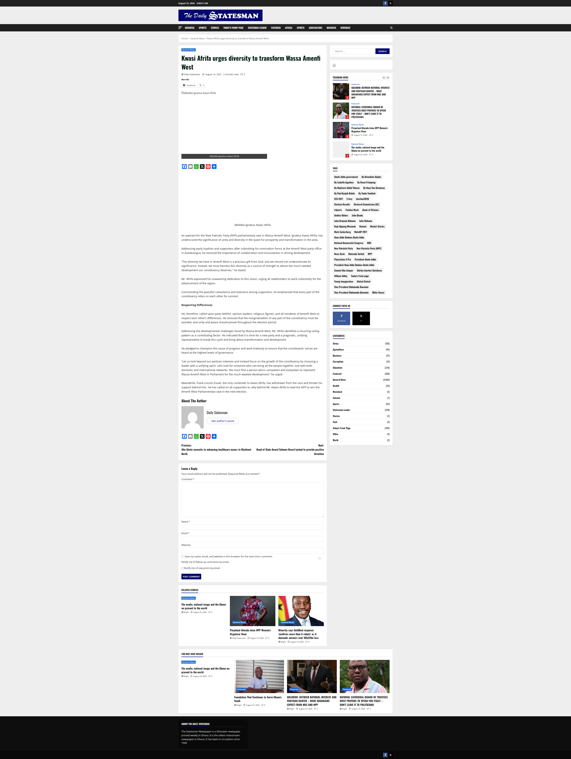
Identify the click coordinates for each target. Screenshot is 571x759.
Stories (215, 27)
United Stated (363, 281)
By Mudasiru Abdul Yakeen (347, 188)
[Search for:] (354, 51)
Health (336, 386)
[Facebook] (385, 3)
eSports (338, 210)
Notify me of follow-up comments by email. (205, 562)
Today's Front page (360, 276)
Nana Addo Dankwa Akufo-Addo (349, 237)
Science (336, 398)
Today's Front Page (341, 428)
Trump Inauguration (343, 281)
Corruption (338, 361)
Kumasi (362, 226)
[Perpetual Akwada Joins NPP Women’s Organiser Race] (252, 611)
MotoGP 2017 (360, 232)
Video (335, 434)
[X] (390, 3)
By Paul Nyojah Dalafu (344, 193)
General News (188, 50)
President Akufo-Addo (365, 259)
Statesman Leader (257, 27)
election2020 (362, 199)
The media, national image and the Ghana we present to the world (203, 606)
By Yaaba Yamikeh (367, 193)
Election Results (342, 204)
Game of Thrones (370, 210)
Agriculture (315, 27)
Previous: (216, 449)
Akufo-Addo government (346, 177)
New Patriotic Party (343, 248)
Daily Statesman (192, 74)
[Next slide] (388, 77)
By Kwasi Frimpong (366, 182)
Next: (290, 449)
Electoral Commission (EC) (366, 204)
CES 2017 (338, 199)
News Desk (339, 254)
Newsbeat (345, 27)
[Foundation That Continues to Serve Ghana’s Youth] (259, 676)
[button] (180, 27)
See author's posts (222, 421)
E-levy (349, 199)
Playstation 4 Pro (342, 259)
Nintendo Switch (356, 254)
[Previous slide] (384, 77)
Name (185, 521)
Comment (187, 479)
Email (185, 533)
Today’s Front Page (233, 27)
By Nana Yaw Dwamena (374, 188)
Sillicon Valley (340, 276)
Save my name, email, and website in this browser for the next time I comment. (229, 556)
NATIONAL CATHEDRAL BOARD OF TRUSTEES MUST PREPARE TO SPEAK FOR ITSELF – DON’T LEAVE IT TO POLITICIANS (341, 91)
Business (189, 27)
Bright (186, 612)
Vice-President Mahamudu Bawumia (351, 292)
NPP (370, 254)
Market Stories (377, 226)
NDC (369, 243)
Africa (288, 27)
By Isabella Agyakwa (344, 182)
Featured (276, 27)
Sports (202, 27)
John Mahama (365, 221)
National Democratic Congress (348, 243)
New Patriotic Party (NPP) (369, 248)
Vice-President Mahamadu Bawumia (351, 287)
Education (337, 367)
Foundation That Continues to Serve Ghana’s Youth (341, 149)
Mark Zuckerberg (342, 232)
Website (185, 545)
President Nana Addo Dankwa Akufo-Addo (354, 265)
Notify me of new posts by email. (202, 568)
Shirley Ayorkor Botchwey (369, 270)
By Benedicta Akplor (371, 177)
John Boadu (357, 215)
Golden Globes (341, 215)
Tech (335, 422)
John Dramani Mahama (345, 221)
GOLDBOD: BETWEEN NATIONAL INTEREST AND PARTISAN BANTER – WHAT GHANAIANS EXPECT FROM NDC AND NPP (312, 700)
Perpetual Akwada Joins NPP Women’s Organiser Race (250, 632)
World (335, 440)
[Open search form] (391, 28)
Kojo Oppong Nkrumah (345, 226)
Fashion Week (352, 210)
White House (378, 292)
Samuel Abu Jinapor (343, 270)
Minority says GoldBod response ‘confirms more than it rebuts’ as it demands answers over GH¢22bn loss (298, 633)
